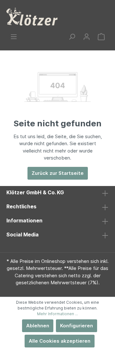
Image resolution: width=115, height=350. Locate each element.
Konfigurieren (76, 326)
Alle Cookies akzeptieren (59, 341)
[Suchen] (72, 37)
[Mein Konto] (86, 37)
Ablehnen (37, 326)
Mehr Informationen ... (57, 313)
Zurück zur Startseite (58, 173)
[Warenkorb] (101, 37)
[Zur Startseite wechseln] (31, 17)
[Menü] (13, 37)
